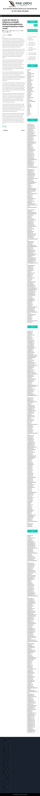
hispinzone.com (30, 371)
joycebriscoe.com (30, 139)
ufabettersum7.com (30, 716)
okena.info (29, 187)
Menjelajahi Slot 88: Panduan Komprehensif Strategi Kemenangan (32, 58)
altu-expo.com (30, 197)
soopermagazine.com (31, 290)
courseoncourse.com (31, 546)
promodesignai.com (31, 299)
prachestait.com (30, 463)
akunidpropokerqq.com (31, 188)
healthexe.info (30, 467)
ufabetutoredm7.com (31, 725)
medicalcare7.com (30, 380)
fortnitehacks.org (30, 493)
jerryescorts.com (30, 624)
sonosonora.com (30, 177)
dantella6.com (30, 368)
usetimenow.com (30, 397)
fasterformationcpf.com (31, 575)
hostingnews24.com (31, 255)
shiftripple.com (30, 697)
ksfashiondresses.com (31, 651)
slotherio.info (29, 491)
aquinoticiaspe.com (31, 594)
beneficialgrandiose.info (31, 482)
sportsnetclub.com (30, 584)
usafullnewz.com (30, 124)
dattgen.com (29, 230)
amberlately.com (30, 138)
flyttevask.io (29, 512)
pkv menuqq (7, 762)
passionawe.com (30, 686)
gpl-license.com (30, 247)
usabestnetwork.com (31, 570)
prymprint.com (30, 670)
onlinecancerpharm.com (31, 637)
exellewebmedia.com (31, 564)
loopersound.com (30, 157)
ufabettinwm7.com (30, 718)
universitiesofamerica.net (32, 356)
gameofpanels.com (30, 394)
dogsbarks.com (30, 232)
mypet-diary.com (30, 430)
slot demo (29, 72)
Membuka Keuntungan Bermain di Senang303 (32, 54)
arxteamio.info (30, 666)
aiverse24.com (30, 304)
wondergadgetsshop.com (32, 182)
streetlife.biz (29, 502)
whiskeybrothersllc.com (31, 730)
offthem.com (29, 336)
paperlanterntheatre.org (31, 212)
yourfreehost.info (30, 165)
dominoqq (29, 77)
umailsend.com (30, 573)
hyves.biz (29, 503)
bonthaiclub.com (30, 172)
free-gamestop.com (30, 565)
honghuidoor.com (30, 375)
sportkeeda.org (30, 671)
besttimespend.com (31, 672)
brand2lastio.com (30, 409)
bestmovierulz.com (30, 154)
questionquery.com (30, 445)
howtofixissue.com (30, 348)
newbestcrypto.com (31, 585)
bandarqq (29, 95)
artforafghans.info (30, 464)
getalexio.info (29, 667)
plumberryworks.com (31, 690)
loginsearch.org (30, 494)
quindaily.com (29, 301)
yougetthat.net (30, 583)
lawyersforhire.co (30, 598)
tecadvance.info (30, 469)
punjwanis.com (30, 535)
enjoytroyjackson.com (31, 235)
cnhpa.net (29, 653)
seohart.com (29, 296)
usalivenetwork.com (31, 556)
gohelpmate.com (30, 400)
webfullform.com (30, 351)
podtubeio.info (30, 486)
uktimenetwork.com (31, 125)
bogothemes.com (30, 163)
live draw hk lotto (30, 91)
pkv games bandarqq (31, 101)
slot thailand (4, 745)
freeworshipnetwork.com (31, 213)
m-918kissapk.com (30, 516)
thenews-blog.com (30, 284)
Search (32, 21)
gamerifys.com (30, 332)
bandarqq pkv (29, 88)
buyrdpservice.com (30, 579)
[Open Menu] (1, 16)
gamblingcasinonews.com (32, 355)
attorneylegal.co (30, 626)
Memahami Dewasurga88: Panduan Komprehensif (32, 49)
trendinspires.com (30, 439)
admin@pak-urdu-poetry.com (15, 30)
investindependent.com (31, 260)
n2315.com (29, 414)
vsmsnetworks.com (30, 334)
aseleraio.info (29, 662)
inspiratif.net (29, 333)
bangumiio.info (30, 479)
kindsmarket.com (30, 426)
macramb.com (30, 429)
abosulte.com (29, 303)
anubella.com (29, 305)
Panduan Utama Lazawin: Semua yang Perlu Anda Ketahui (32, 44)
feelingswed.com (30, 242)
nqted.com (29, 271)
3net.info (29, 184)
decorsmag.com (30, 353)
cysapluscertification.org (31, 492)
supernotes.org (30, 656)
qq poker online (5, 740)
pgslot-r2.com (29, 276)
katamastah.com (30, 660)
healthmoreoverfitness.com (32, 365)
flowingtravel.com (30, 376)
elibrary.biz (29, 192)
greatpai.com (29, 211)
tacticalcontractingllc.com (32, 705)
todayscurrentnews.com (31, 709)
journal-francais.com (31, 452)
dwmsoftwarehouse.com (31, 233)
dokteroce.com (30, 450)
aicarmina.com (30, 140)
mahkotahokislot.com (31, 636)
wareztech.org (30, 569)
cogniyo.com (29, 675)
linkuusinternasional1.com (32, 178)
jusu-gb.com (29, 539)
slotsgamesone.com (31, 370)
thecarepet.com (30, 540)
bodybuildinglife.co (30, 643)
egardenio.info (30, 665)
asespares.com (30, 221)
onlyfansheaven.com (31, 416)
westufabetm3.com (30, 729)
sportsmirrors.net (30, 619)
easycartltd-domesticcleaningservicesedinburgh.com (32, 321)
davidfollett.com (30, 148)
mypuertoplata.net (30, 346)
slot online (29, 81)
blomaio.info (29, 483)
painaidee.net (29, 604)
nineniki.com (29, 377)
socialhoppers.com (30, 411)
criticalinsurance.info (31, 389)
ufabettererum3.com (31, 714)
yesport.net (29, 580)
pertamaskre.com (30, 551)
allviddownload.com (31, 352)
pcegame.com (30, 275)
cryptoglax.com (30, 160)
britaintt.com (29, 317)
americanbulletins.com (31, 220)
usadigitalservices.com (31, 410)
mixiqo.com (29, 682)
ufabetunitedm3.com (31, 720)
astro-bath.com (30, 194)
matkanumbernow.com (31, 362)
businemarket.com (30, 599)
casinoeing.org (30, 499)
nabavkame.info (30, 517)
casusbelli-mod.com (31, 173)
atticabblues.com (30, 223)
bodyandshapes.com (31, 310)
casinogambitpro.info (31, 544)
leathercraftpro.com (30, 680)
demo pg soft (4, 751)
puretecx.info (29, 468)
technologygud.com (31, 646)
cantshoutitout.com (30, 343)
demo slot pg (29, 85)
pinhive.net (29, 506)
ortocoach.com (30, 685)
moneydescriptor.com (31, 602)
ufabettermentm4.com (31, 715)
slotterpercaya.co (30, 699)
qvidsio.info (29, 488)
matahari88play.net (30, 600)
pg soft (8, 748)
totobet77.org (29, 711)
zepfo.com (29, 280)
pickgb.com (29, 648)
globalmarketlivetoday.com (32, 246)
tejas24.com (29, 460)
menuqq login (4, 738)
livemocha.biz (29, 501)
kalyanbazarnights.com (31, 372)
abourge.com (29, 216)
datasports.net (30, 621)
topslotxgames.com (31, 366)
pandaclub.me (30, 511)
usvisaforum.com (30, 153)
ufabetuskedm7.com (31, 723)
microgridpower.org (30, 681)
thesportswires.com (31, 608)
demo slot (29, 82)
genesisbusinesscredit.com (32, 424)
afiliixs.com (29, 217)
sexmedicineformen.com (31, 696)
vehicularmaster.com (31, 133)
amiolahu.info (29, 472)
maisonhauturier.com (31, 265)
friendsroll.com (30, 179)
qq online (29, 69)
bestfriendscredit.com (31, 191)
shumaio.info (29, 489)
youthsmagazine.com (31, 603)
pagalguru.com (30, 274)
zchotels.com (29, 279)
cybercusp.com (30, 315)
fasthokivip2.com (30, 590)
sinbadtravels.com (30, 566)
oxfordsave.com (30, 587)
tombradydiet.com (30, 170)
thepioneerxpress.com (31, 347)
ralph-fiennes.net (30, 419)
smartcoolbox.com (30, 700)
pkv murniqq (4, 764)
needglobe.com (30, 684)
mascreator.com (30, 266)
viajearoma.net (30, 199)
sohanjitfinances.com (31, 701)
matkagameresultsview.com (32, 385)
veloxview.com (30, 728)
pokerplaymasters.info (31, 545)
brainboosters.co (30, 136)
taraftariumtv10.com (31, 444)
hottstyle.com (29, 256)
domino (28, 110)
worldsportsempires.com (31, 657)
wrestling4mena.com (31, 406)
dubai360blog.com (30, 632)
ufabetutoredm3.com (31, 724)
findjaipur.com (30, 144)
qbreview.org (29, 358)
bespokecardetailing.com (32, 189)
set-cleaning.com (30, 298)
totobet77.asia (30, 710)
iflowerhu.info (29, 520)
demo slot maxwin (30, 87)
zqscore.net (29, 661)
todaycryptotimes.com (31, 285)
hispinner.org (29, 387)
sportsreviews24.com (31, 631)
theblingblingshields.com (32, 614)
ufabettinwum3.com (31, 719)
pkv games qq (4, 774)
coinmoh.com (29, 227)
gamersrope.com (30, 563)
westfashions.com (30, 435)
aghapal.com (29, 196)
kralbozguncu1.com (31, 261)
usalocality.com (30, 129)
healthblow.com (30, 399)
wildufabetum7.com (31, 731)
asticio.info (29, 663)
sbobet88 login (6, 784)
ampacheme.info (30, 473)
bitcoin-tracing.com (30, 309)
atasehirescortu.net (30, 622)
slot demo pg (29, 83)
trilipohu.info (29, 525)
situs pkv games (30, 97)
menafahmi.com (30, 267)
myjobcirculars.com (31, 363)
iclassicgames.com (30, 588)
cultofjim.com (29, 145)
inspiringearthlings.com (31, 259)
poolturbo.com (30, 462)
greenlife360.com (30, 342)
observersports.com (31, 592)
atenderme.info (30, 478)
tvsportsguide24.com (31, 629)
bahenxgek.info (30, 550)
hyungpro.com (30, 609)
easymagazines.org (31, 676)
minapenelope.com (30, 158)
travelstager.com (30, 438)
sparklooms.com (30, 704)
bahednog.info (30, 549)
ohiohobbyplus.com (31, 162)
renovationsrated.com (31, 294)
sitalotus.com (29, 655)
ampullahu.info (30, 474)
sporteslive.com (30, 613)
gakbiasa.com (30, 518)
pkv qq (28, 98)
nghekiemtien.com (30, 458)
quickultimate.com (30, 694)
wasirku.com (29, 459)
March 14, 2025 (5, 30)
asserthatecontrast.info (31, 477)
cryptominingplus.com (31, 593)
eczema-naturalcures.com (32, 193)
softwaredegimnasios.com (32, 289)
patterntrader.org (30, 652)
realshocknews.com (31, 647)
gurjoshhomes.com (30, 169)
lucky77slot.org (30, 633)
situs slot (8, 744)
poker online (29, 106)
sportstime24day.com (31, 612)
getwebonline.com (30, 415)
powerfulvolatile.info (31, 487)
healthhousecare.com (31, 250)
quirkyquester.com (30, 695)
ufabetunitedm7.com (31, 721)
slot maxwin (4, 755)
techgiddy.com (30, 555)
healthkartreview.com (31, 251)
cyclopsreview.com (30, 228)
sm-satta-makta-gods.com (32, 288)
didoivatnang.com (30, 231)
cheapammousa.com (31, 203)
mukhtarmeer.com (30, 269)
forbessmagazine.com (31, 245)
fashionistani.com (30, 241)
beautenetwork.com (31, 308)
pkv (28, 71)
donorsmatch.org (30, 497)
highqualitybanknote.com (32, 254)
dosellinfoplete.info (30, 484)
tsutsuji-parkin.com (30, 201)
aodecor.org (29, 496)
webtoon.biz (29, 607)
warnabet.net (29, 507)
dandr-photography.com (31, 449)
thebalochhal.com (30, 131)
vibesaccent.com (30, 134)
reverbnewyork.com (31, 150)
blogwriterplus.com (30, 541)
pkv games (4, 761)
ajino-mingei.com (30, 164)
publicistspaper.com (31, 300)
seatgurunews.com (30, 183)
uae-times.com (30, 331)
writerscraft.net (30, 402)
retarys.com (29, 574)
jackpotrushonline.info (31, 558)
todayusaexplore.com (31, 128)
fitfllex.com (29, 423)
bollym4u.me (29, 508)
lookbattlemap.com (30, 578)
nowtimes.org (29, 498)
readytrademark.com (31, 293)
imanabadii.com (30, 523)
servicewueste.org (30, 360)
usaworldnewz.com (31, 126)
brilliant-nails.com (30, 448)
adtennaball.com (30, 381)
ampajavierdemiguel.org (31, 135)
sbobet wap (4, 785)
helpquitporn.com (30, 252)
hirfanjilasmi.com (30, 677)
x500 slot (4, 750)
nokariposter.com (30, 390)
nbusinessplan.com (31, 341)
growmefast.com (30, 634)
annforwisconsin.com (31, 143)
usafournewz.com (30, 130)
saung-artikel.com (30, 589)
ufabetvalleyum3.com (31, 726)
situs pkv (29, 96)
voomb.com (29, 627)
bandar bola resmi (30, 73)
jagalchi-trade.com (30, 155)
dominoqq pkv (30, 100)
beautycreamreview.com (31, 226)
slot (5, 126)
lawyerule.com (30, 454)
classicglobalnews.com (31, 314)
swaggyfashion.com (31, 443)
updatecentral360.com (31, 658)
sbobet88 (4, 782)
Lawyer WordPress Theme (17, 794)
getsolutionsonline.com (31, 386)
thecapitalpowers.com (31, 706)
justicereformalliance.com (32, 159)
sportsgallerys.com (30, 618)
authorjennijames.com (31, 198)
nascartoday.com (30, 270)
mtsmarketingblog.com (31, 457)
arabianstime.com (30, 222)
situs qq (28, 107)
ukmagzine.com (30, 568)
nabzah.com (29, 382)
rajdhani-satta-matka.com (32, 401)
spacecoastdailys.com (31, 291)
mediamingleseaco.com (31, 455)
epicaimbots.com (30, 236)
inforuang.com (30, 425)
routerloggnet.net (30, 367)
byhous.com (29, 513)
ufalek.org (29, 638)
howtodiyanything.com (31, 257)
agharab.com (29, 202)
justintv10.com (30, 453)
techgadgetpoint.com (31, 628)
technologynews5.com (31, 281)
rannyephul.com (30, 440)
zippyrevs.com (30, 361)
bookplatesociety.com (31, 174)
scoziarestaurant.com (31, 295)
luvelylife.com (29, 428)
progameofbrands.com (31, 357)
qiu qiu (28, 111)
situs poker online (30, 76)
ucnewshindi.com (30, 559)
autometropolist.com (31, 225)
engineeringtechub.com (31, 623)
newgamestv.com (30, 617)
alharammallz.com (30, 218)
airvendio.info (29, 465)
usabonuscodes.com (31, 286)
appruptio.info (29, 526)
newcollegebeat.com (31, 149)
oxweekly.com (30, 431)
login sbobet (29, 90)
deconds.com (29, 318)
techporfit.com (30, 338)
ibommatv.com (30, 337)
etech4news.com (30, 237)
